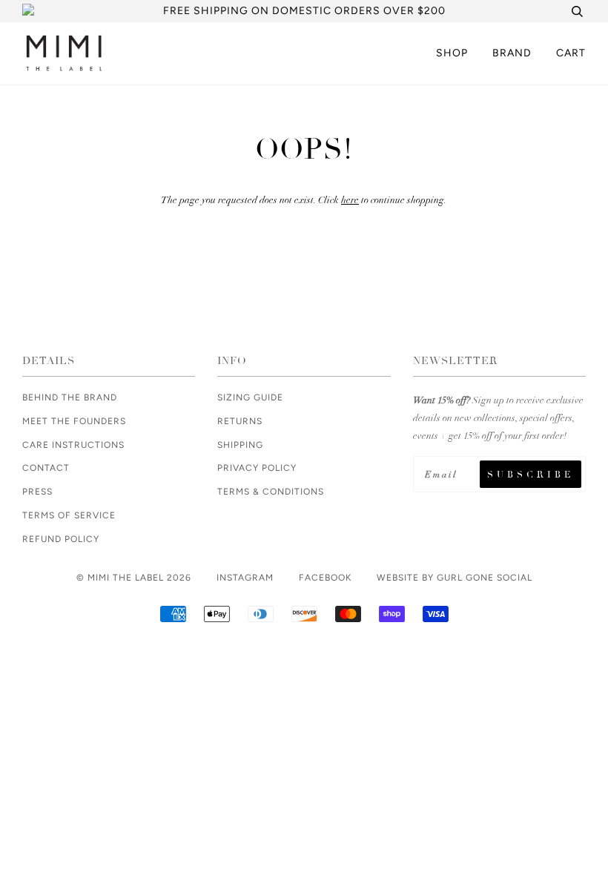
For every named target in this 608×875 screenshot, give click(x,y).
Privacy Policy (257, 468)
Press (37, 491)
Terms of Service (69, 515)
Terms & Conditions (270, 491)
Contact (46, 468)
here (350, 200)
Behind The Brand (69, 397)
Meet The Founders (74, 421)
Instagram (245, 577)
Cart (571, 53)
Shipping (240, 445)
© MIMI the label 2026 (133, 577)
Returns (239, 421)
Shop (452, 53)
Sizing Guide (250, 397)
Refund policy (60, 539)
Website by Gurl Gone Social (454, 577)
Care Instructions (73, 445)
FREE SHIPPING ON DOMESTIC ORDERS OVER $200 (304, 10)
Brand (512, 53)
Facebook (325, 577)
